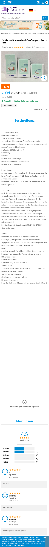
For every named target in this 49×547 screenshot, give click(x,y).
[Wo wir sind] (4, 2)
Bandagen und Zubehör (27, 33)
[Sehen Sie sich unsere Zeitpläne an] (10, 2)
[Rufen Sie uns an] (38, 2)
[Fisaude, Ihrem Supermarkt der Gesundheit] (13, 10)
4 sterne (6, 452)
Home (3, 33)
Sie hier (21, 545)
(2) (37, 448)
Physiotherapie (12, 33)
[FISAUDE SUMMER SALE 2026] (24, 25)
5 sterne (6, 448)
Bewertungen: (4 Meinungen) (23, 47)
